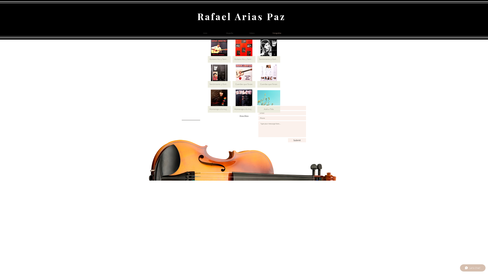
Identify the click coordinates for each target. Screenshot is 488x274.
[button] (219, 51)
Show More (244, 116)
